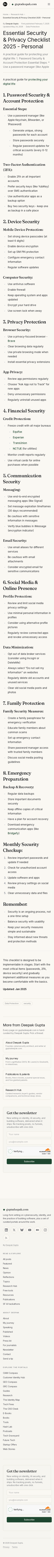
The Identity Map (11, 1400)
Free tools (8, 1290)
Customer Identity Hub (14, 1377)
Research (7, 1395)
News (6, 1268)
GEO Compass (10, 1382)
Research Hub (17, 14)
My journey (8, 1323)
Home (5, 14)
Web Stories (9, 1449)
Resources (8, 1295)
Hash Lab (7, 1426)
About (6, 1318)
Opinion (7, 1272)
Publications (9, 1299)
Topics (6, 1281)
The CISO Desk (10, 1409)
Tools (6, 1422)
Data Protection (33, 27)
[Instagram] (45, 1230)
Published (8, 1332)
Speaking (7, 1327)
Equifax (17, 431)
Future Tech (9, 1440)
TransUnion (20, 442)
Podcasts (7, 1431)
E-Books (7, 1413)
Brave (11, 340)
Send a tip (8, 1358)
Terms (15, 1547)
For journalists (9, 1345)
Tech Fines (8, 1404)
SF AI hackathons (11, 1304)
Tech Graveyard (11, 1435)
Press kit (7, 1340)
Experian (18, 437)
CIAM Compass (10, 1373)
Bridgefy (13, 833)
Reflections (8, 1277)
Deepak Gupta (12, 24)
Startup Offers (10, 1444)
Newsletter (8, 1349)
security (27, 1003)
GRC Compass (10, 1386)
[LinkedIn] (6, 1230)
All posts (7, 1259)
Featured (7, 1263)
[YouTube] (29, 1230)
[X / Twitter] (14, 1230)
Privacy (6, 1547)
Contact (7, 1354)
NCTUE (17, 448)
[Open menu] (49, 4)
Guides (6, 1391)
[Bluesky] (22, 1230)
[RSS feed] (6, 1237)
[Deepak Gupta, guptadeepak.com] (5, 4)
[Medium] (37, 1230)
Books (6, 1417)
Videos (6, 1336)
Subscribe (29, 1161)
